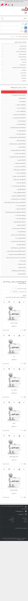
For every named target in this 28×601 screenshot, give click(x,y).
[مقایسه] (14, 302)
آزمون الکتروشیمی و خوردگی (21, 51)
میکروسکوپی (24, 78)
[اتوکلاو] (23, 402)
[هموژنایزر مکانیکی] (23, 302)
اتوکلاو (14, 423)
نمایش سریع (4, 302)
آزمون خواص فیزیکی (22, 54)
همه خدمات (24, 81)
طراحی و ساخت (23, 73)
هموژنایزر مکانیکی (14, 323)
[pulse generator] (23, 469)
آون (14, 356)
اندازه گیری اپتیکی (23, 65)
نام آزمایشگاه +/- (15, 291)
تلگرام (23, 24)
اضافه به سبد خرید (18, 302)
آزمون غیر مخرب (23, 59)
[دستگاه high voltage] (23, 436)
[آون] (23, 335)
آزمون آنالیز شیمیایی (22, 49)
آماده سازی (24, 62)
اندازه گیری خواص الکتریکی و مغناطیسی (19, 67)
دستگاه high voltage (14, 457)
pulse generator (14, 490)
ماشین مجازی (23, 75)
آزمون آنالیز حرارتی (23, 46)
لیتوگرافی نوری (14, 390)
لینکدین (22, 27)
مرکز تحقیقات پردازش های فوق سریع (10, 539)
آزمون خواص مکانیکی (22, 57)
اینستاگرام (22, 31)
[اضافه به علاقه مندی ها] (9, 302)
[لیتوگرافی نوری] (23, 369)
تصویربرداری (24, 70)
